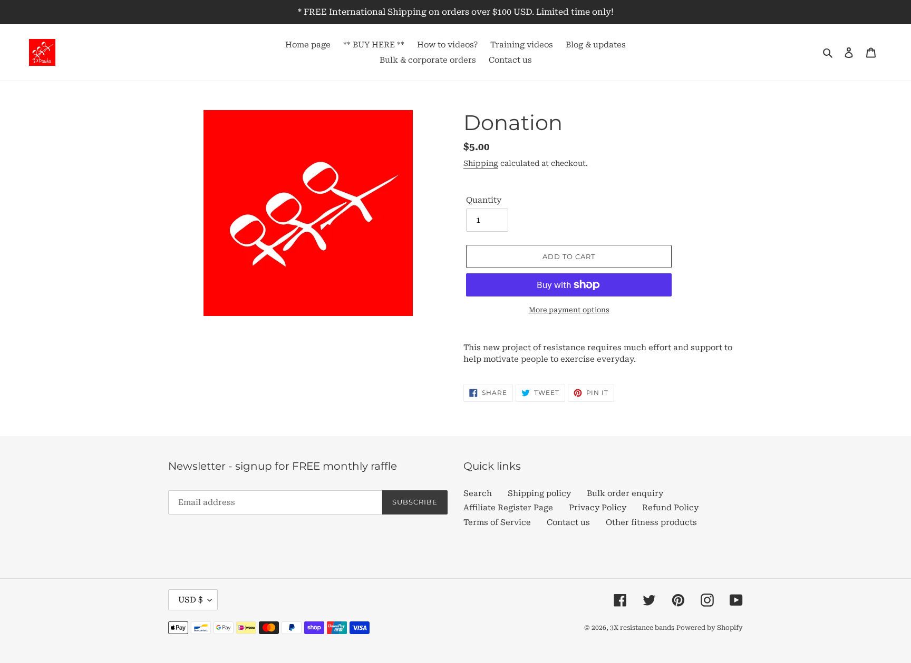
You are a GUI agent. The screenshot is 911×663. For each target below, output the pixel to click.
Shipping (480, 163)
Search (477, 493)
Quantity (483, 200)
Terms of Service (497, 522)
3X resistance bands (642, 627)
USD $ (190, 600)
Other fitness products (651, 522)
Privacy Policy (597, 507)
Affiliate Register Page (508, 507)
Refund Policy (670, 507)
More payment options (569, 310)
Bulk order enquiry (625, 493)
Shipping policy (539, 493)
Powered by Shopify (709, 627)
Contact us (568, 522)
